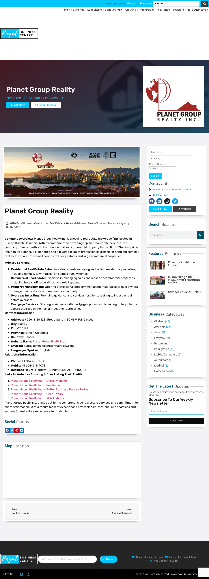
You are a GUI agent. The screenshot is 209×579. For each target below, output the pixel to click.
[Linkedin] (159, 201)
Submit (155, 175)
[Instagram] (167, 201)
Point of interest (97, 223)
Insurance (163, 9)
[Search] (200, 235)
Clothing (130, 9)
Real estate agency (118, 223)
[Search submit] (204, 4)
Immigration (147, 9)
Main (67, 9)
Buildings (78, 9)
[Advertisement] (136, 36)
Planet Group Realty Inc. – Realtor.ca (35, 385)
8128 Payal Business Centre (26, 223)
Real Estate (56, 223)
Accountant (94, 9)
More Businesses (197, 9)
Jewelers (178, 9)
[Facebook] (152, 201)
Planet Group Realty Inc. (49, 341)
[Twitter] (175, 201)
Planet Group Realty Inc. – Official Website (39, 380)
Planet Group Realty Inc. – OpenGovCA (37, 394)
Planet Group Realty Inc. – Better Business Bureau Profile (49, 389)
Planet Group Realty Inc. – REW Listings (37, 398)
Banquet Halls (114, 9)
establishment (78, 223)
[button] (46, 105)
